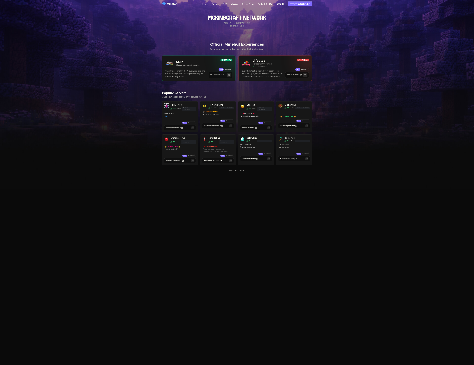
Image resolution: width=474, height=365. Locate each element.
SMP (225, 4)
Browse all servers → (237, 171)
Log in (280, 4)
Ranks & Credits (265, 4)
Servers (215, 4)
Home (204, 4)
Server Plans (248, 4)
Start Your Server (300, 4)
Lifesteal (234, 4)
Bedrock (228, 69)
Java (221, 69)
